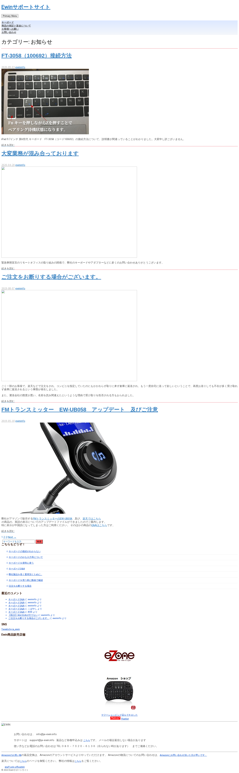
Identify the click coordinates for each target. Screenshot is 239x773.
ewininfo (20, 67)
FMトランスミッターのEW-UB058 (52, 518)
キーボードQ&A (17, 568)
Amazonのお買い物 (11, 755)
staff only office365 (14, 767)
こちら (86, 740)
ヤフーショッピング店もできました (119, 715)
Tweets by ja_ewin (10, 629)
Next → (12, 537)
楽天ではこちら (92, 518)
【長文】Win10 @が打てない (23, 615)
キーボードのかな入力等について (26, 557)
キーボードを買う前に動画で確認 (26, 580)
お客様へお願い (10, 29)
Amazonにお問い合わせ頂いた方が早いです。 (183, 755)
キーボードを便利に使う (21, 563)
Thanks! (125, 718)
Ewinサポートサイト (25, 7)
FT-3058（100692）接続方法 (36, 56)
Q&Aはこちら (99, 525)
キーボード (8, 22)
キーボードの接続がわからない (25, 551)
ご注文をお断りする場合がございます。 (51, 277)
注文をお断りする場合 (20, 586)
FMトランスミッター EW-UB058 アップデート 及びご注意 (79, 409)
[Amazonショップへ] (119, 709)
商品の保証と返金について (16, 25)
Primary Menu (10, 16)
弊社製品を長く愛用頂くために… (25, 574)
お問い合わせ (9, 32)
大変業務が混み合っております (40, 153)
